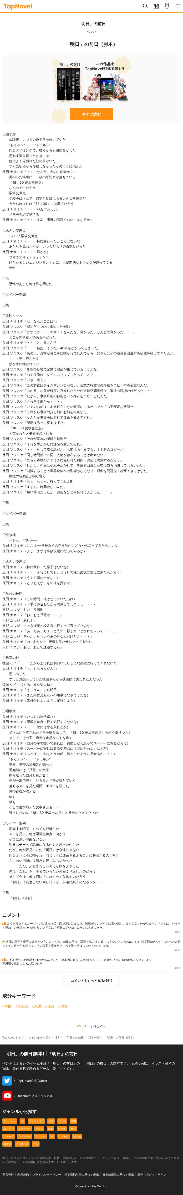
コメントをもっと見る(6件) (91, 980)
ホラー (39, 1128)
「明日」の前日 (91, 23)
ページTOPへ (94, 1026)
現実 (64, 1006)
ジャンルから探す (39, 1037)
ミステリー (24, 1128)
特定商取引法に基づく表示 (82, 1174)
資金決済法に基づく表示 (118, 1174)
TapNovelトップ (13, 1037)
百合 (35, 1144)
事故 (8, 1006)
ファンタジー (36, 1121)
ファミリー (24, 1136)
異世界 (7, 1144)
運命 (51, 1006)
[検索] (145, 6)
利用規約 (23, 1174)
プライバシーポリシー (46, 1174)
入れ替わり (22, 1144)
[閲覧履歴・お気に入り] (156, 6)
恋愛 (51, 1121)
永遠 (37, 1006)
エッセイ (63, 1136)
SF (57, 1037)
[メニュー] (177, 6)
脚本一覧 (94, 1037)
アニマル (40, 1136)
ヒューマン (10, 1121)
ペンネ (91, 32)
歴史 (73, 1128)
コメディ (8, 1128)
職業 (50, 1128)
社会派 (61, 1128)
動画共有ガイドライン (151, 1174)
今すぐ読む (91, 114)
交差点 (23, 1006)
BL (52, 1136)
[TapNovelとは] (167, 6)
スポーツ (8, 1136)
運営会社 (8, 1174)
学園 (73, 1121)
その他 (77, 1136)
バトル (62, 1121)
